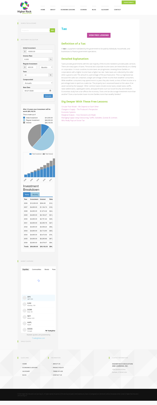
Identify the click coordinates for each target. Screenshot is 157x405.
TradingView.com (38, 338)
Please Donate (129, 2)
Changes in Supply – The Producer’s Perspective (79, 109)
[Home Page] (26, 7)
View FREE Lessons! (99, 35)
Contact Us (57, 375)
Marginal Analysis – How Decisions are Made (78, 115)
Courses (83, 10)
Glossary (105, 10)
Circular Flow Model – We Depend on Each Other (80, 106)
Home (43, 10)
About (52, 10)
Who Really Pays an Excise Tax (73, 120)
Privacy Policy (58, 367)
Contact (117, 10)
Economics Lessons (29, 367)
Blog (94, 10)
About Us (56, 364)
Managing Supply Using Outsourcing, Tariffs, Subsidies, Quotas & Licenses (89, 118)
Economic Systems (68, 112)
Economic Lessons (68, 10)
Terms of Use (58, 371)
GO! (52, 30)
